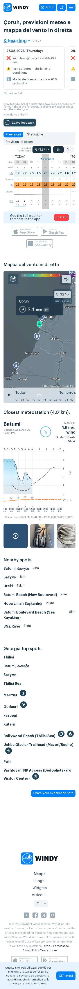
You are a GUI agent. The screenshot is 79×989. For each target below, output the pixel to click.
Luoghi (39, 881)
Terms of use (48, 950)
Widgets (39, 888)
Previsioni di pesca (19, 142)
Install (61, 217)
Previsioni (13, 134)
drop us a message (56, 946)
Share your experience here (53, 793)
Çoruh (24, 301)
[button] (58, 432)
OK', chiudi (66, 975)
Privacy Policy (31, 950)
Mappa (39, 874)
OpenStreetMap (52, 386)
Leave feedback (23, 122)
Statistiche (35, 134)
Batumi (12, 424)
